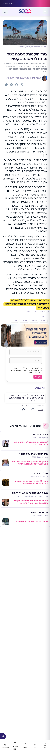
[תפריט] (45, 11)
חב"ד (14, 321)
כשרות (34, 321)
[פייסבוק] (16, 84)
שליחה (38, 377)
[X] (11, 84)
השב (40, 410)
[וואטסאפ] (6, 84)
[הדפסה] (21, 84)
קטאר (43, 321)
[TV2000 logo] (25, 11)
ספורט (24, 321)
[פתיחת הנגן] (3, 736)
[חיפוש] (5, 11)
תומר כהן (36, 78)
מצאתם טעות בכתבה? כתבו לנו (37, 311)
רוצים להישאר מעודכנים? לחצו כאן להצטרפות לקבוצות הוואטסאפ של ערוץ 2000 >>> (27, 304)
